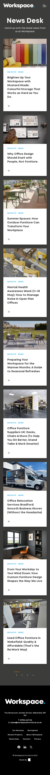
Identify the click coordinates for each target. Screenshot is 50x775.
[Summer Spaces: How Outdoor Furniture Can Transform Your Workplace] (25, 239)
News (21, 72)
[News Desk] (19, 747)
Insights (12, 72)
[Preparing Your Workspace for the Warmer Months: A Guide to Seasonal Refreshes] (25, 380)
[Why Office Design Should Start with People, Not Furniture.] (25, 170)
